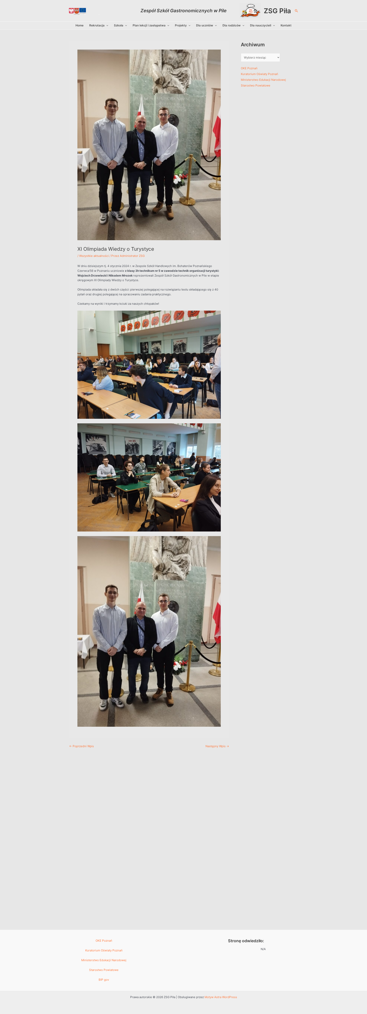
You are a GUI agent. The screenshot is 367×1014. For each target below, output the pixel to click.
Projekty (181, 25)
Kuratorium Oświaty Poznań (259, 74)
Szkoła (118, 25)
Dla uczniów (204, 25)
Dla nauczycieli (260, 25)
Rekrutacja (97, 25)
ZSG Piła (277, 11)
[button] (296, 10)
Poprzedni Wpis (81, 746)
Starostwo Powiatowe (255, 85)
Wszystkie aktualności (94, 256)
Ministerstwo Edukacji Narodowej (263, 80)
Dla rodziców (231, 25)
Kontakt (286, 25)
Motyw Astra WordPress (221, 997)
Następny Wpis (217, 746)
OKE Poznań (249, 68)
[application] (106, 25)
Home (80, 25)
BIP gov (104, 979)
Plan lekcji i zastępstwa (149, 25)
